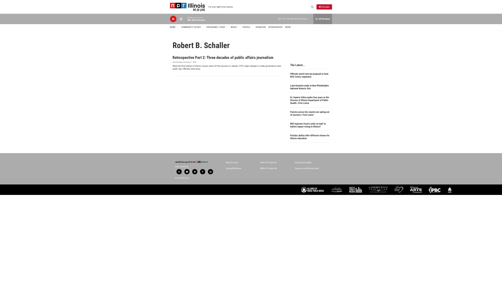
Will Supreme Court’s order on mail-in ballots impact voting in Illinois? (308, 125)
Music (234, 27)
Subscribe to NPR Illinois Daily (307, 168)
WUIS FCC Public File (268, 163)
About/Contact (232, 163)
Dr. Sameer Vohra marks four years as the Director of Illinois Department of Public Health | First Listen (309, 100)
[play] (173, 18)
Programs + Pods (215, 27)
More (288, 27)
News (173, 27)
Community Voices (191, 27)
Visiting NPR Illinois (233, 168)
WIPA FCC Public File (268, 168)
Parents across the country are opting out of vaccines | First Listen (309, 113)
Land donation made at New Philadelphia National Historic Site (309, 87)
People (246, 27)
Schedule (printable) (303, 163)
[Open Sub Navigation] (177, 27)
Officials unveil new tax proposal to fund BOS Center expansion (309, 75)
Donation (261, 27)
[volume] (181, 19)
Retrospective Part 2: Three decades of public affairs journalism (223, 57)
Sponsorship (275, 27)
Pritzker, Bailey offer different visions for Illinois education (309, 137)
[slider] (185, 18)
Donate (325, 6)
